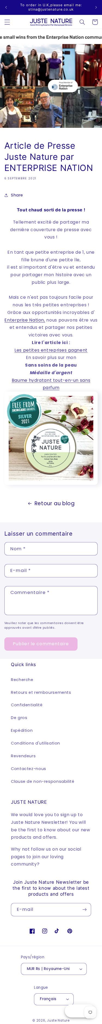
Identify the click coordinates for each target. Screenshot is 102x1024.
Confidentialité (26, 705)
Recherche (22, 679)
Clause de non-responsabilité (43, 781)
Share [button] (17, 195)
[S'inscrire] (84, 909)
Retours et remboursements (41, 692)
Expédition (22, 730)
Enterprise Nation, (24, 320)
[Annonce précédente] (6, 7)
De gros (19, 717)
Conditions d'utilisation (35, 743)
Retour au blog (55, 503)
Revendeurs (23, 756)
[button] (7, 22)
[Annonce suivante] (96, 7)
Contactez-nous (28, 768)
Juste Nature (58, 1020)
